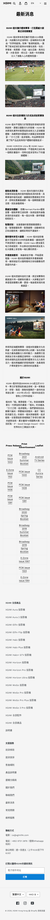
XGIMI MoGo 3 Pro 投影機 (19, 707)
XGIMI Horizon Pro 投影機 (19, 670)
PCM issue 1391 (10, 499)
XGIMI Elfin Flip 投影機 (18, 632)
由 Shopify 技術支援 (36, 911)
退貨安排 (10, 757)
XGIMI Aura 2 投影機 (16, 617)
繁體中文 (16, 894)
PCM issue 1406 (10, 486)
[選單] (45, 3)
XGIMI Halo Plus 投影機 (18, 647)
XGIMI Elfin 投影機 (15, 624)
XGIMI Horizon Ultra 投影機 (20, 677)
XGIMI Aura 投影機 (15, 609)
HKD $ (32, 894)
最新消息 (10, 802)
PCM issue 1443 (10, 458)
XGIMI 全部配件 (14, 715)
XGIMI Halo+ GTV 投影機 (18, 655)
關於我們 (10, 787)
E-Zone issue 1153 (10, 473)
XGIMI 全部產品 (14, 723)
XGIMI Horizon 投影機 (17, 662)
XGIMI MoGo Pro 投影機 (18, 692)
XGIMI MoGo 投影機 (16, 685)
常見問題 (10, 810)
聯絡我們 (10, 795)
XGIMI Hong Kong (20, 911)
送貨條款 (10, 750)
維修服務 (10, 817)
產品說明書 (11, 772)
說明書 (9, 730)
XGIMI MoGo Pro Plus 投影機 (21, 700)
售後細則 (10, 765)
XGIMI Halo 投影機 (15, 640)
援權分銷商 (11, 780)
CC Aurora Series (39, 473)
